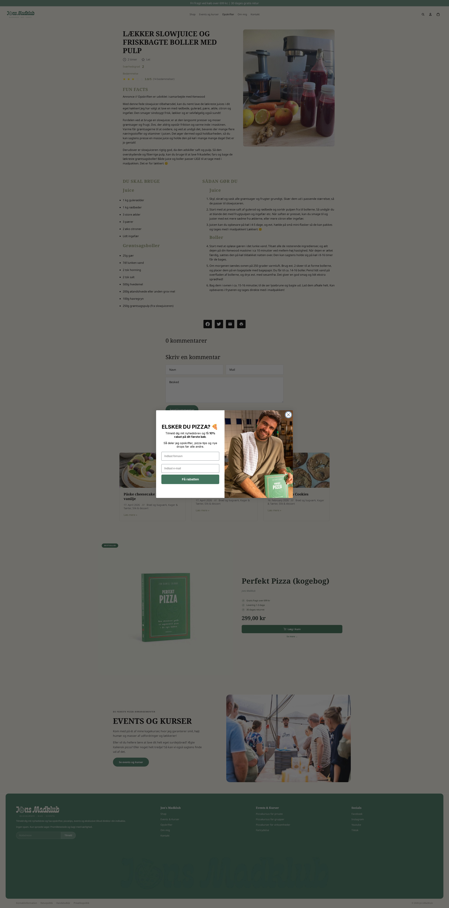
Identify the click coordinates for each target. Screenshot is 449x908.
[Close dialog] (288, 415)
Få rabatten (190, 479)
